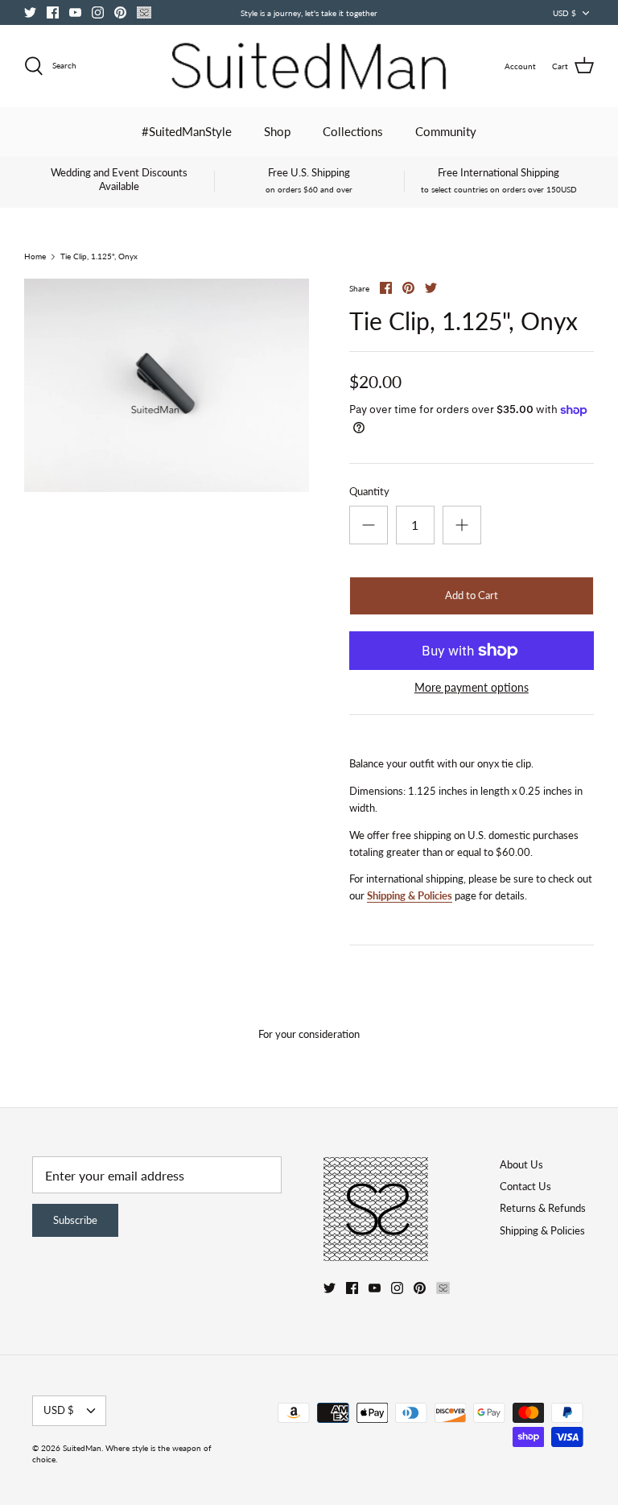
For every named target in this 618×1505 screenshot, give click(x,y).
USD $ (564, 13)
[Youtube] (75, 12)
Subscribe (75, 1220)
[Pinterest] (120, 12)
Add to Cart (471, 595)
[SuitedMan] (309, 66)
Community (445, 131)
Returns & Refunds (543, 1207)
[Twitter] (30, 12)
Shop (277, 131)
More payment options (471, 687)
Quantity (369, 491)
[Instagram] (98, 12)
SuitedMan (82, 1448)
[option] (166, 386)
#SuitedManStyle (187, 131)
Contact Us (525, 1186)
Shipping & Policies (409, 895)
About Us (521, 1164)
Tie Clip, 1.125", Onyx (99, 257)
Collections (353, 131)
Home (35, 257)
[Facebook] (53, 12)
